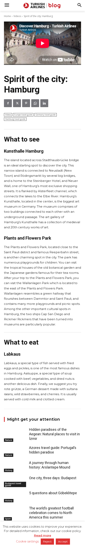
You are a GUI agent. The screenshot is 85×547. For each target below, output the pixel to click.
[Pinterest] (26, 103)
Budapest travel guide (13, 484)
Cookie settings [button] (27, 541)
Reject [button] (47, 541)
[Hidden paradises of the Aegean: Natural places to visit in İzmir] (15, 433)
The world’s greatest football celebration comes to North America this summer (51, 512)
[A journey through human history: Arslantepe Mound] (15, 466)
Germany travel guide (46, 114)
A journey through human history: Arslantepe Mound (49, 465)
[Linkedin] (44, 103)
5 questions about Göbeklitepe (53, 493)
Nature (8, 440)
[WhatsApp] (35, 103)
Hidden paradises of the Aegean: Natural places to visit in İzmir (54, 434)
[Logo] (42, 5)
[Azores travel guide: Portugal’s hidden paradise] (15, 451)
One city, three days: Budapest (52, 478)
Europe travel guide (23, 114)
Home (7, 16)
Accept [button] (63, 541)
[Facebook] (8, 103)
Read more (42, 535)
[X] (17, 103)
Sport (8, 518)
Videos (17, 16)
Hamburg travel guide (15, 119)
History (8, 470)
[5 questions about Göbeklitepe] (15, 496)
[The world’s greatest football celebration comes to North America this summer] (15, 511)
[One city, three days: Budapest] (15, 481)
